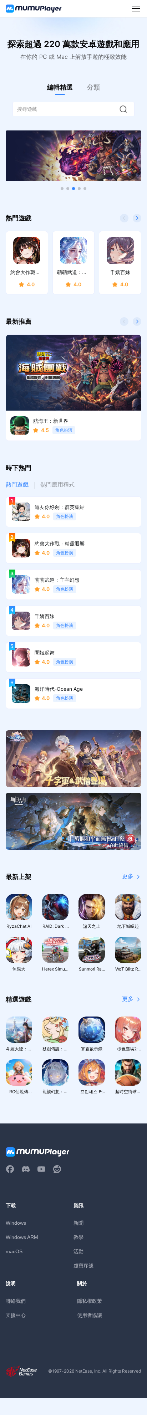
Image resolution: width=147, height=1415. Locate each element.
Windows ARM (22, 1237)
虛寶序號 (83, 1265)
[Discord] (25, 1169)
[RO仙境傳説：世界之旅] (73, 758)
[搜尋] (123, 109)
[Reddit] (57, 1169)
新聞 (78, 1223)
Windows (16, 1223)
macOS (14, 1251)
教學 (78, 1237)
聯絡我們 (16, 1301)
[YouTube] (41, 1169)
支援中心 (16, 1315)
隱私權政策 (89, 1301)
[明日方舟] (73, 821)
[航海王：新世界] (73, 155)
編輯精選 (60, 87)
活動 (78, 1251)
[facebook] (10, 1169)
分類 (93, 87)
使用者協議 (89, 1315)
